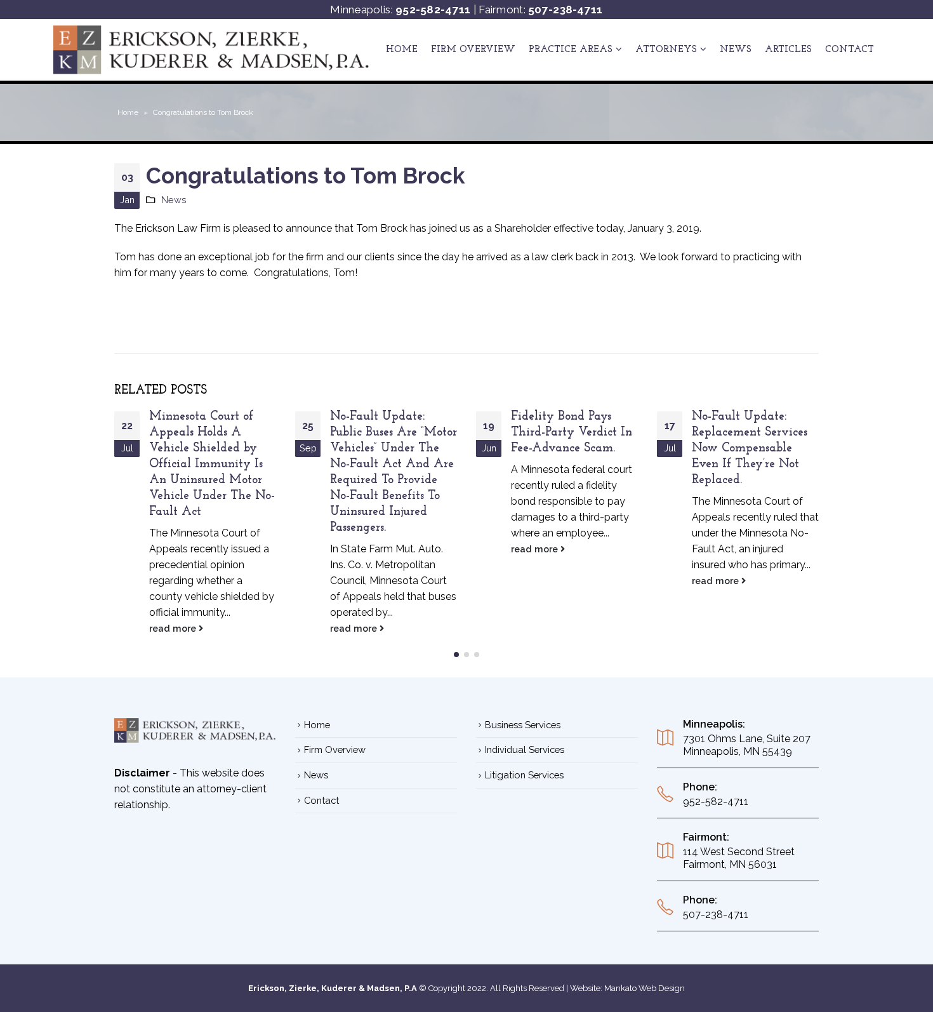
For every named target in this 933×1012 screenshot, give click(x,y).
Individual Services (524, 749)
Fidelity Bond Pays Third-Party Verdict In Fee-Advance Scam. (571, 433)
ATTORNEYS (666, 50)
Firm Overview (473, 50)
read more (174, 628)
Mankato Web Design (644, 988)
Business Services (522, 724)
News (735, 50)
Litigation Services (524, 774)
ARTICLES (788, 50)
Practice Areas (570, 50)
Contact (849, 50)
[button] (456, 654)
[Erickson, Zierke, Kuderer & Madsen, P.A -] (212, 49)
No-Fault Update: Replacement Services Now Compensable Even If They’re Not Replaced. (749, 448)
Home (402, 50)
